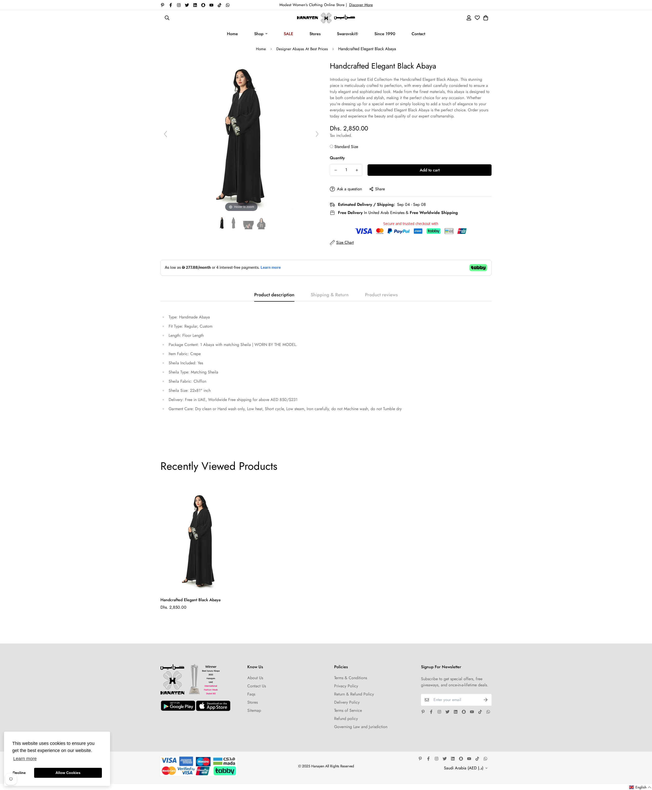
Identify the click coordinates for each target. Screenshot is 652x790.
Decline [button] (19, 773)
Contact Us (256, 686)
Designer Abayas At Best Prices (302, 49)
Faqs (251, 694)
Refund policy (346, 718)
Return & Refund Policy (354, 694)
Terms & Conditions (350, 678)
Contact (418, 34)
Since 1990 (384, 34)
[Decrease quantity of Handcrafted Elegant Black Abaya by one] (335, 170)
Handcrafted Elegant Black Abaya (190, 600)
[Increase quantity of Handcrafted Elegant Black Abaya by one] (356, 170)
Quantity (337, 158)
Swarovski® (347, 34)
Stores (315, 34)
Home (232, 34)
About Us (255, 678)
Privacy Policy (346, 686)
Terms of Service (348, 710)
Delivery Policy (347, 702)
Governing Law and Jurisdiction (360, 727)
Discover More (361, 5)
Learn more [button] (25, 758)
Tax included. (341, 135)
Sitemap (254, 710)
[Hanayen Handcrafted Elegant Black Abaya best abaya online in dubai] (222, 223)
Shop (258, 34)
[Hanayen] (326, 18)
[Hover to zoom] (241, 136)
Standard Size (346, 147)
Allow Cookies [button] (68, 773)
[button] (640, 787)
